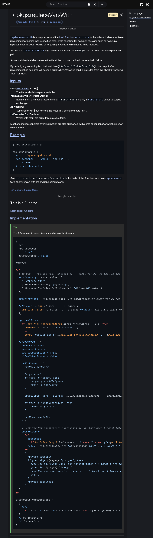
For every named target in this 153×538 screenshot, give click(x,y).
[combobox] (67, 4)
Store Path (22, 88)
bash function (74, 37)
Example (17, 135)
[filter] (89, 4)
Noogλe (6, 4)
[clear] (94, 4)
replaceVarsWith (21, 37)
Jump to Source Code (26, 190)
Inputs (15, 81)
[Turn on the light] (148, 4)
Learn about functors (21, 210)
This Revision (41, 22)
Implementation (23, 218)
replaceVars (113, 178)
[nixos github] (142, 4)
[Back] (13, 15)
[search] (102, 4)
